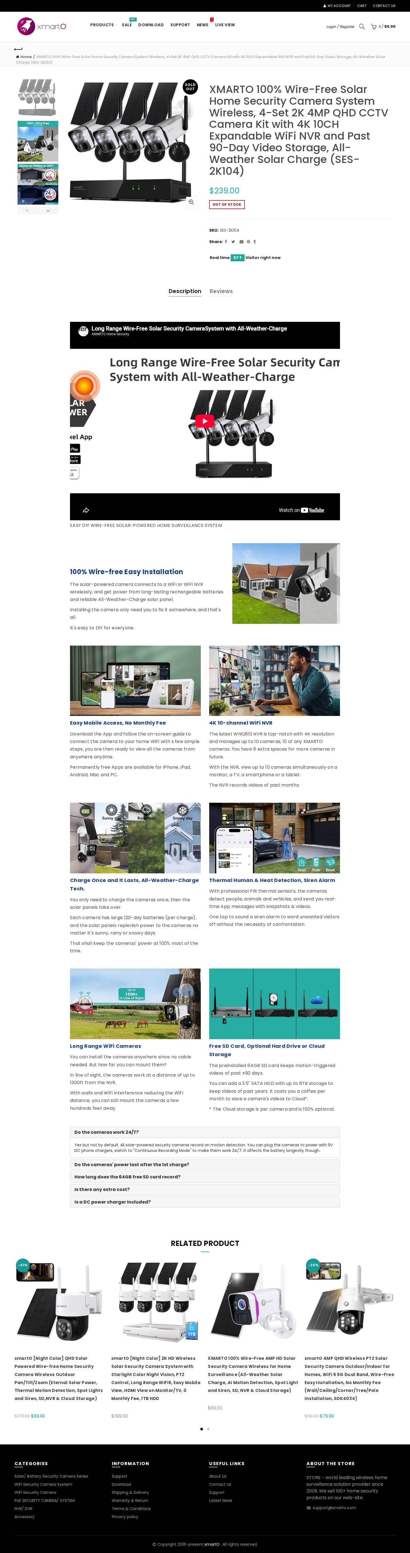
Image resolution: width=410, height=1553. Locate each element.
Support (180, 25)
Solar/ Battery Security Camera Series (51, 1476)
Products (102, 25)
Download (151, 25)
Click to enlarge (191, 202)
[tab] (205, 1132)
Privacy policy (125, 1517)
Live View (225, 25)
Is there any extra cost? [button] (102, 1189)
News (204, 23)
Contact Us (220, 1484)
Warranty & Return (130, 1500)
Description (185, 291)
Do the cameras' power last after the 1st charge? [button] (131, 1164)
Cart (362, 5)
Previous (28, 210)
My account (339, 5)
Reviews (221, 291)
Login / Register (341, 26)
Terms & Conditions (131, 1508)
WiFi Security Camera (35, 1492)
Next (48, 210)
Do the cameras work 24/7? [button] (106, 1132)
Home (26, 56)
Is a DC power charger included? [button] (112, 1202)
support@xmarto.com (334, 1508)
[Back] (19, 48)
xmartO (212, 1544)
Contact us (384, 5)
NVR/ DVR (23, 1508)
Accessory (25, 1517)
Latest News (220, 1500)
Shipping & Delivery (130, 1492)
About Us (217, 1476)
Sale (128, 23)
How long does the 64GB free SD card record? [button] (127, 1177)
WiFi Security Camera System (43, 1484)
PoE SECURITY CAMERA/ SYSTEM (45, 1500)
